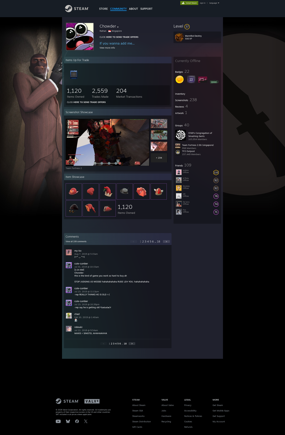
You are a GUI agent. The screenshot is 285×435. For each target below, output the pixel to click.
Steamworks (138, 416)
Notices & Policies (193, 416)
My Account (219, 421)
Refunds (188, 427)
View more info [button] (107, 47)
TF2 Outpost (188, 151)
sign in (202, 3)
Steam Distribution (141, 421)
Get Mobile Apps (221, 410)
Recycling (166, 421)
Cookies (188, 421)
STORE (103, 8)
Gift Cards (137, 427)
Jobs (163, 410)
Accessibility (190, 410)
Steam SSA (137, 410)
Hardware (166, 416)
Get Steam (218, 405)
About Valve (167, 405)
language (213, 3)
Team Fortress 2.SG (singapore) (198, 145)
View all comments (76, 241)
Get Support (219, 416)
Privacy (187, 405)
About (133, 8)
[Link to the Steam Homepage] (77, 11)
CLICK (119, 37)
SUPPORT (146, 8)
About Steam (138, 405)
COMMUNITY (118, 8)
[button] (197, 26)
